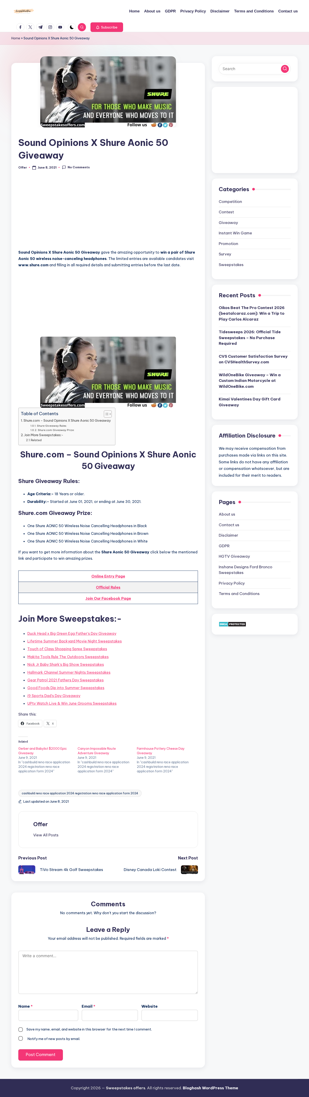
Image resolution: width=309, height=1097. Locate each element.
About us (227, 514)
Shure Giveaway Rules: (52, 425)
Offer (40, 824)
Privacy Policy (232, 583)
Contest (226, 211)
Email (88, 1006)
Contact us (229, 524)
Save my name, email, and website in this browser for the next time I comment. (89, 1029)
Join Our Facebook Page (108, 598)
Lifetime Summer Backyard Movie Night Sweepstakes (74, 641)
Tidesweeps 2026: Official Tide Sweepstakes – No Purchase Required (250, 337)
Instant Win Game (235, 233)
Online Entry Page (108, 576)
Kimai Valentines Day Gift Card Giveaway (249, 402)
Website (149, 1006)
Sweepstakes (231, 264)
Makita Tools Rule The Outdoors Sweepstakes (68, 656)
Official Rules (108, 587)
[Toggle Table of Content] (105, 414)
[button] (106, 27)
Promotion (228, 243)
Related (36, 440)
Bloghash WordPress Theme (210, 1087)
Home (15, 38)
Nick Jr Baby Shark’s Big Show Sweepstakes (65, 664)
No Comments (79, 167)
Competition (230, 201)
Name (25, 1006)
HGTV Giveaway (234, 556)
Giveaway (228, 222)
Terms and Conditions (239, 593)
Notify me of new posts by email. (53, 1039)
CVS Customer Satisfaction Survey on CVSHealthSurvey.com (253, 359)
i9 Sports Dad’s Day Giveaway (53, 695)
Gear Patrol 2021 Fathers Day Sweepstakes (65, 680)
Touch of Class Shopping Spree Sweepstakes (67, 649)
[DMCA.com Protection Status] (232, 623)
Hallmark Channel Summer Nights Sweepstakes (68, 672)
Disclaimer (228, 535)
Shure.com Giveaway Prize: (56, 430)
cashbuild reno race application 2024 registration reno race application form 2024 (80, 793)
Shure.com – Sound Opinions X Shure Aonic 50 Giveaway (67, 421)
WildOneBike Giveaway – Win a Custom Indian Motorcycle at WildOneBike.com (250, 380)
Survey (225, 254)
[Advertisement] (108, 212)
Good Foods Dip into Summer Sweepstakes (65, 687)
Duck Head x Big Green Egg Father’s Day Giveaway (71, 633)
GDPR (224, 545)
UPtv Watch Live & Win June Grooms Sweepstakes (71, 703)
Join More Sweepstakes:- (43, 435)
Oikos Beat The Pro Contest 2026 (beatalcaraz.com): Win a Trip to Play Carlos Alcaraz (252, 313)
